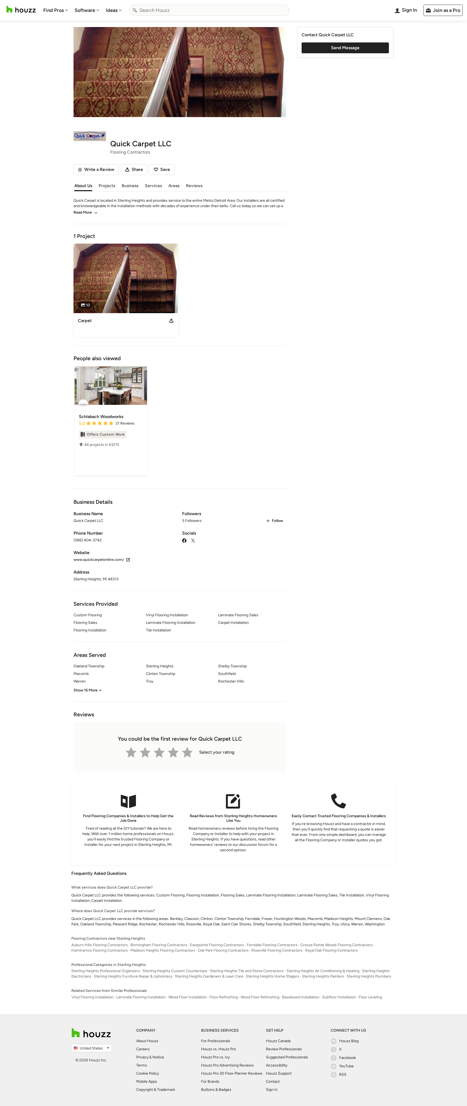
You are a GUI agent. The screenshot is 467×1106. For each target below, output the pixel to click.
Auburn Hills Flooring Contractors (99, 945)
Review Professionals (284, 1049)
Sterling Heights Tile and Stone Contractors (247, 971)
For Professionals (215, 1041)
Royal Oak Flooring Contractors (331, 950)
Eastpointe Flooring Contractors (217, 945)
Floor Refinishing (223, 997)
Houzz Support (279, 1073)
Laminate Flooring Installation (141, 997)
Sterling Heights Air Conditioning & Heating (322, 971)
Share (137, 169)
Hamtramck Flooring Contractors (99, 950)
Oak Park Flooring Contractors (223, 950)
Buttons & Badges (216, 1089)
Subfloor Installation (339, 997)
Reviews (194, 185)
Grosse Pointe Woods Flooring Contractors (336, 945)
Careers (143, 1049)
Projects (107, 185)
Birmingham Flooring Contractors (159, 945)
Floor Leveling (370, 997)
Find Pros (53, 10)
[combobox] (209, 10)
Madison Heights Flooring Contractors (163, 950)
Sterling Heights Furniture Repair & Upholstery (133, 976)
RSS (342, 1074)
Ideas (112, 10)
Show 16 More (86, 690)
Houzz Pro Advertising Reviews (227, 1065)
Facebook (347, 1057)
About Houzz (147, 1041)
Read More (83, 212)
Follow (277, 520)
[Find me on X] (193, 540)
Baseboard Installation (300, 997)
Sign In (272, 1089)
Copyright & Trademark (155, 1089)
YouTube (346, 1066)
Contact (273, 1081)
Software (85, 10)
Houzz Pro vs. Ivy (215, 1057)
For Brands (210, 1081)
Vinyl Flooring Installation (92, 997)
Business (130, 185)
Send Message (345, 47)
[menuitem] (55, 10)
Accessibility (276, 1065)
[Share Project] (171, 320)
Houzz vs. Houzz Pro (218, 1049)
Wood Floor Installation (187, 997)
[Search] (134, 10)
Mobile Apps (146, 1081)
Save (165, 169)
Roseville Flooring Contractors (276, 950)
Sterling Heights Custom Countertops (175, 971)
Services (153, 185)
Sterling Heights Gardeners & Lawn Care (209, 976)
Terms (141, 1065)
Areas (173, 185)
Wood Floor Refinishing (260, 997)
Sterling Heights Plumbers (369, 976)
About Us (83, 185)
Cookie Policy (147, 1073)
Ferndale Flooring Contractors (272, 945)
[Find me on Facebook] (184, 540)
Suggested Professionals (287, 1057)
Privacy (142, 1057)
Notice (158, 1057)
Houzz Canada (278, 1041)
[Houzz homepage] (21, 9)
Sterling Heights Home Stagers (272, 976)
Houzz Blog (349, 1041)
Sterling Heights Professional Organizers (105, 971)
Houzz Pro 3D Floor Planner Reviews (231, 1073)
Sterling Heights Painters (323, 976)
